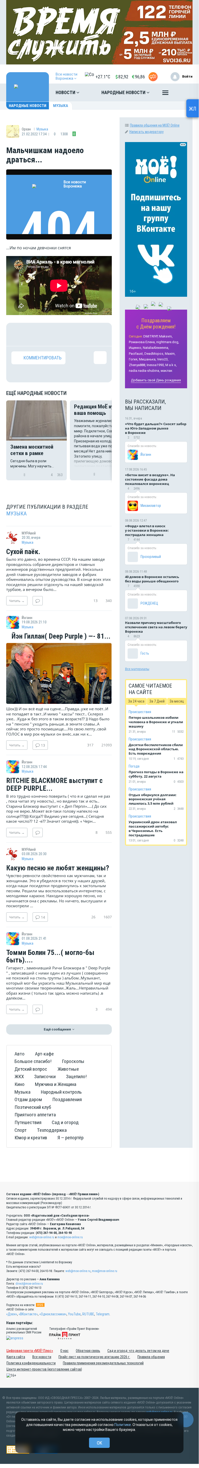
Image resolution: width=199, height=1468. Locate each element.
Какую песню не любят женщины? (57, 868)
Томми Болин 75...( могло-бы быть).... (50, 956)
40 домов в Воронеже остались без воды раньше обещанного (152, 578)
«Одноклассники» (53, 1314)
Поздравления (67, 1099)
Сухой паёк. (23, 552)
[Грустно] (83, 334)
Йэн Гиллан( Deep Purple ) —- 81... (60, 636)
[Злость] (100, 334)
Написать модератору (146, 132)
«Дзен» (11, 1314)
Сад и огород (65, 1122)
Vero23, (162, 359)
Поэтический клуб (32, 1107)
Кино (19, 1084)
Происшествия (140, 712)
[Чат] (186, 1419)
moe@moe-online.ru (70, 1237)
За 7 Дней (157, 701)
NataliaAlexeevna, (156, 348)
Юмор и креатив (30, 1138)
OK (99, 1443)
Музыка (60, 105)
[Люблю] (50, 334)
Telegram (102, 1314)
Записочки (45, 1076)
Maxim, (170, 354)
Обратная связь (88, 1351)
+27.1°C (102, 76)
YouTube (74, 1314)
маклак (166, 371)
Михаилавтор (151, 506)
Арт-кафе (44, 1054)
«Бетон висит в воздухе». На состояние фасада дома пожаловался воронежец (150, 479)
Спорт (20, 1130)
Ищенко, (135, 348)
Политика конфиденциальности (31, 1363)
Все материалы (137, 668)
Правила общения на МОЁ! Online (155, 125)
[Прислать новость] (153, 76)
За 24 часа (136, 701)
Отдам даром (28, 1099)
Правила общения (151, 1357)
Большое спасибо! (32, 1061)
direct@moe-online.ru (29, 1283)
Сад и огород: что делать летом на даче (138, 1351)
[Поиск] (183, 92)
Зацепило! (76, 1076)
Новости (66, 92)
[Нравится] (17, 334)
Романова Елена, (142, 342)
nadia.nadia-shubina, (144, 371)
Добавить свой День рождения (156, 380)
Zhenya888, (137, 365)
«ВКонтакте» (28, 1314)
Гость (145, 653)
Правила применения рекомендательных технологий (103, 1363)
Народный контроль (61, 1092)
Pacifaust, (136, 354)
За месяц (176, 701)
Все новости (41, 1357)
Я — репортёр (70, 1138)
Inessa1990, (156, 365)
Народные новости (123, 92)
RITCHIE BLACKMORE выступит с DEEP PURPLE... (54, 784)
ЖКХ (19, 1076)
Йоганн (146, 454)
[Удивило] (67, 334)
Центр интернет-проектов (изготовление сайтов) (44, 1369)
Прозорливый (151, 557)
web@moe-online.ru (41, 1237)
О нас (64, 1351)
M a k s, (171, 365)
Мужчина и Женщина (55, 1084)
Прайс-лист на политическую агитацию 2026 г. (94, 1357)
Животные (68, 1069)
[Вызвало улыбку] (34, 334)
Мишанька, (147, 359)
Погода (134, 766)
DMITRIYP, (150, 336)
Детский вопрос (30, 1069)
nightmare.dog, (167, 342)
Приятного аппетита (35, 1115)
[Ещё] (165, 94)
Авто (19, 1054)
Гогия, (133, 359)
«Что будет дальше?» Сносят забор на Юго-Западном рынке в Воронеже (155, 428)
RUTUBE (88, 1314)
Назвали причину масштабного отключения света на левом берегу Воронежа (156, 627)
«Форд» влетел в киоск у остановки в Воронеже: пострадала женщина (147, 530)
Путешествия (27, 1122)
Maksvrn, (166, 336)
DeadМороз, (154, 354)
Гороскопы (73, 1061)
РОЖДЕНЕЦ (149, 603)
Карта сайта (15, 1357)
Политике (122, 1425)
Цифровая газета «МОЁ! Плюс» (29, 1351)
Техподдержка (52, 1130)
